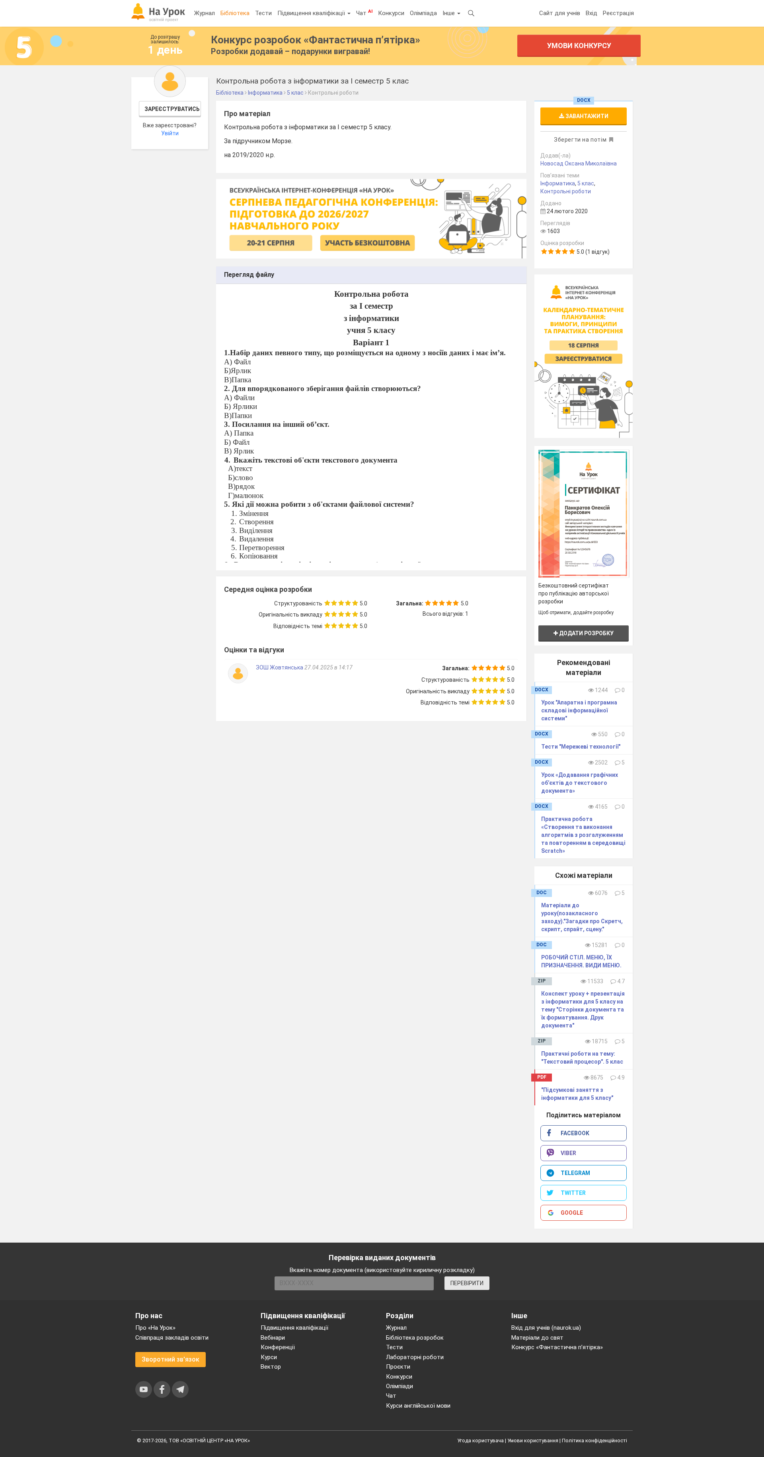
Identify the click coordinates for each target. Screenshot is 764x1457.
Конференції (278, 1347)
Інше (449, 13)
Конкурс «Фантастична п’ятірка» (557, 1347)
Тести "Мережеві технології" (580, 746)
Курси (269, 1357)
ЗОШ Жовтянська (280, 667)
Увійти (170, 133)
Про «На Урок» (155, 1327)
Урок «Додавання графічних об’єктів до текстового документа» (579, 783)
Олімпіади (399, 1386)
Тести (263, 13)
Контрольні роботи (565, 191)
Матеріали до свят (537, 1337)
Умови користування (532, 1440)
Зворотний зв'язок (170, 1359)
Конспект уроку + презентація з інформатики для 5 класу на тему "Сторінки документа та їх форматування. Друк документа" (583, 1009)
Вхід (591, 13)
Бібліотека (234, 13)
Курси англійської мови (418, 1405)
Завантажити (586, 116)
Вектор (271, 1366)
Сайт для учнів (559, 13)
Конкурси (391, 13)
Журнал (204, 13)
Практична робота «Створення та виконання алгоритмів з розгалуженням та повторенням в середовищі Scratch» (583, 835)
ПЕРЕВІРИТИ (466, 1283)
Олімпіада (423, 13)
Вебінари (273, 1337)
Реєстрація (618, 13)
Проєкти (398, 1366)
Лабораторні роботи (415, 1357)
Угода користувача (480, 1440)
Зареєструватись (172, 109)
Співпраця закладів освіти (172, 1337)
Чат (364, 13)
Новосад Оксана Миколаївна (578, 163)
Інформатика (557, 183)
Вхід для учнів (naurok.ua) (546, 1327)
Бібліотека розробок (415, 1337)
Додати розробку (586, 633)
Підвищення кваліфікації (312, 13)
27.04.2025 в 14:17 (328, 667)
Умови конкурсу (579, 45)
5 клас (585, 183)
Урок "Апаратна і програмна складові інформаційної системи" (579, 710)
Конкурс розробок (315, 40)
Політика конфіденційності (594, 1440)
